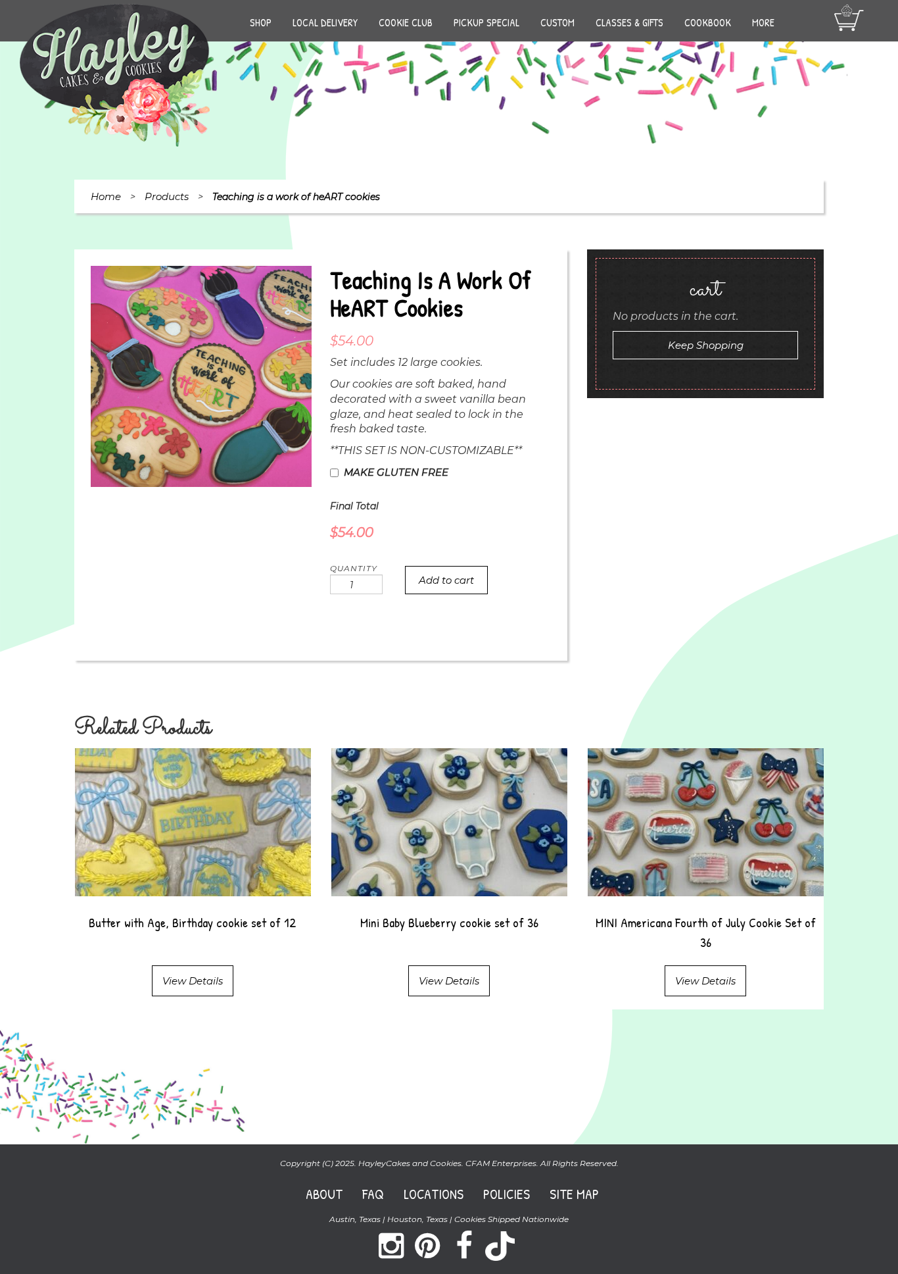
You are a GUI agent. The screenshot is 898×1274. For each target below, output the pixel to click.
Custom (557, 22)
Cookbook (707, 22)
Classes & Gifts (629, 22)
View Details (192, 981)
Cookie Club (406, 22)
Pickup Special (486, 22)
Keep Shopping (706, 345)
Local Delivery (325, 22)
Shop (261, 22)
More (763, 22)
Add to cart (446, 580)
